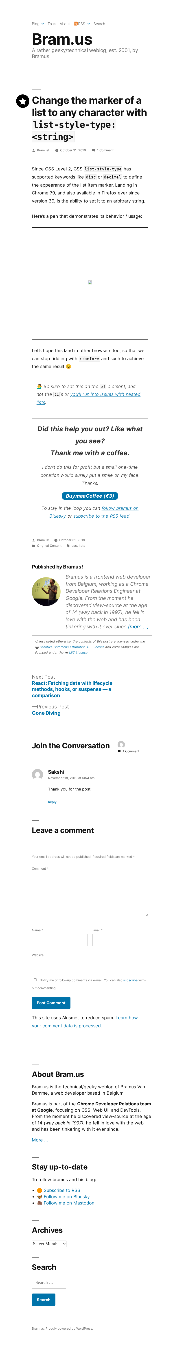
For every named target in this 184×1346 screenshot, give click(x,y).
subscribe (130, 980)
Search (99, 24)
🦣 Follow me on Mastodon (65, 1203)
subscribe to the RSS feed (101, 516)
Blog (35, 24)
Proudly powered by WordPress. (69, 1328)
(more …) (138, 626)
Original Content (49, 545)
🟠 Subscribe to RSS (58, 1190)
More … (40, 1140)
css (74, 545)
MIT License (78, 652)
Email (97, 930)
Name (37, 930)
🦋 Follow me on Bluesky (63, 1196)
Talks (52, 24)
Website (38, 955)
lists (82, 545)
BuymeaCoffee (90, 496)
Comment (40, 868)
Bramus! (43, 150)
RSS (81, 24)
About (65, 24)
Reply (52, 802)
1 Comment (105, 150)
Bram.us (62, 39)
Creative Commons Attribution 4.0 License (72, 647)
